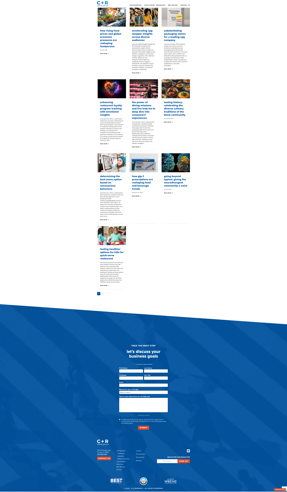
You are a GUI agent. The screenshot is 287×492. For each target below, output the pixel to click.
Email (121, 382)
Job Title (148, 375)
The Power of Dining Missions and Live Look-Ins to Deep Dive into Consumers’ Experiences (143, 110)
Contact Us (104, 458)
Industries (120, 456)
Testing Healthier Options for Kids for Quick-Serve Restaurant (112, 253)
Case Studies (149, 5)
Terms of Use (140, 457)
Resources (120, 464)
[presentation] (112, 17)
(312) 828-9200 (102, 454)
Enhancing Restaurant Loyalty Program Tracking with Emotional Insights (111, 108)
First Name (123, 368)
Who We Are (121, 467)
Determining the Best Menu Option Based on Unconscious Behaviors (111, 182)
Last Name (148, 368)
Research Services (123, 459)
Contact (183, 5)
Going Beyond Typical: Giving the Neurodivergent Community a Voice (175, 181)
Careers (138, 451)
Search (189, 5)
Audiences (120, 453)
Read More (104, 53)
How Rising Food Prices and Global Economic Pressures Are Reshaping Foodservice (110, 38)
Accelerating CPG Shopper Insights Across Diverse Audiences (142, 35)
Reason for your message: (129, 389)
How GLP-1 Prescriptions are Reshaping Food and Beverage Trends (142, 182)
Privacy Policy (140, 454)
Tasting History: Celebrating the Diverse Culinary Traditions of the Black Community (174, 108)
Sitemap (138, 460)
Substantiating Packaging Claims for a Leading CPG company (175, 35)
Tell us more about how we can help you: (135, 396)
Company (123, 375)
